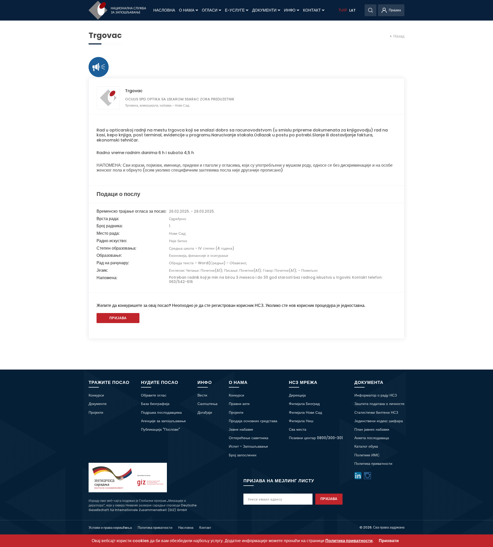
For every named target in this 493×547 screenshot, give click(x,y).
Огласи (209, 10)
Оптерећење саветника (248, 437)
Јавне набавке (241, 429)
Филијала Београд (304, 403)
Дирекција (297, 395)
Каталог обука (366, 446)
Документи (264, 10)
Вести (202, 395)
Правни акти (239, 403)
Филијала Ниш (301, 420)
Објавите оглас (153, 395)
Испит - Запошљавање (248, 446)
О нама (186, 10)
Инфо (290, 10)
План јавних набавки (371, 429)
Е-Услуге (235, 10)
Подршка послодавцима (161, 412)
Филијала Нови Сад (305, 412)
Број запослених (243, 455)
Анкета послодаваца (371, 437)
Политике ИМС (367, 455)
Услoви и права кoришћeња (110, 527)
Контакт (312, 10)
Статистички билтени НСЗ (376, 412)
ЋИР (342, 10)
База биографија (155, 403)
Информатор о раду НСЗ (375, 395)
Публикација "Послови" (160, 429)
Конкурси (96, 395)
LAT (352, 10)
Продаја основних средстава (253, 420)
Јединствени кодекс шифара (378, 420)
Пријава (118, 318)
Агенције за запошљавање (163, 420)
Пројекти (96, 412)
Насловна (164, 10)
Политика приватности (373, 463)
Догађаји (204, 412)
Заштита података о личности (379, 403)
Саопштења (207, 403)
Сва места (297, 429)
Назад (398, 36)
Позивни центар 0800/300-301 (316, 437)
